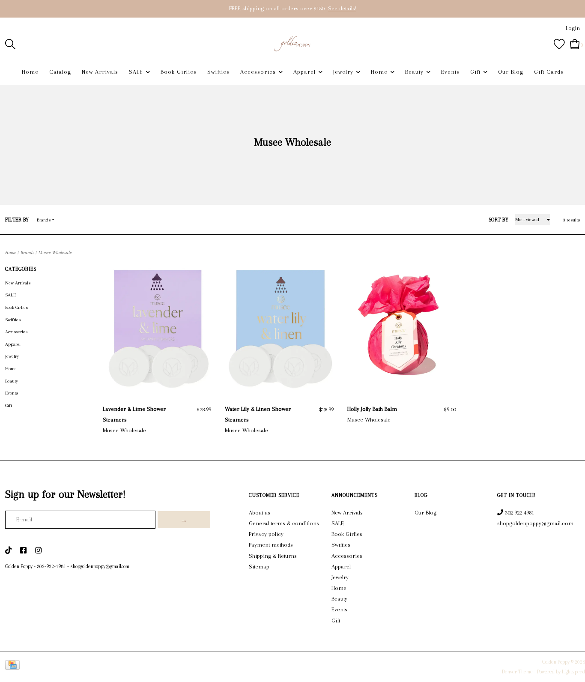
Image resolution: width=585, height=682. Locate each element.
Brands (27, 252)
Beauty (414, 72)
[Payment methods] (14, 667)
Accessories (258, 72)
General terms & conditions (284, 523)
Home (30, 72)
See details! (342, 8)
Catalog (60, 72)
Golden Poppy (19, 566)
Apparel (304, 72)
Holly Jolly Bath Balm (372, 409)
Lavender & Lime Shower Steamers (134, 414)
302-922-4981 (51, 566)
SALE (136, 72)
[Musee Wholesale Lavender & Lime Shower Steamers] (157, 328)
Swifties (218, 72)
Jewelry (343, 72)
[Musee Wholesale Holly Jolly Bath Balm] (401, 328)
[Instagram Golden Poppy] (38, 551)
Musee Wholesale (55, 252)
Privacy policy (266, 534)
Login (573, 28)
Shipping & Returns (273, 556)
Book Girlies (179, 72)
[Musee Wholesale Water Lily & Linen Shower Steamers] (279, 328)
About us (259, 512)
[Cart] (575, 43)
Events (450, 72)
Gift (475, 72)
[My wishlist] (559, 43)
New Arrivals (100, 72)
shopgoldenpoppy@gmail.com (99, 566)
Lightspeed (573, 672)
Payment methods (271, 544)
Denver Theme (517, 672)
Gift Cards (549, 72)
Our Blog (510, 72)
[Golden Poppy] (292, 43)
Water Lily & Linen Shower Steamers (258, 414)
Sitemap (259, 566)
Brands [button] (44, 220)
